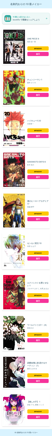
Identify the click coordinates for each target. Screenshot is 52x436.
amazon (38, 48)
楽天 (38, 54)
